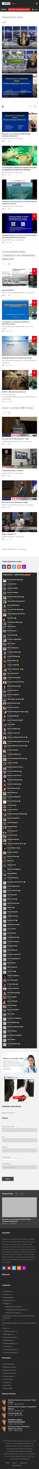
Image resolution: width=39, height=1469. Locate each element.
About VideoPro (9, 1364)
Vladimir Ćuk (11, 865)
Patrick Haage (12, 1005)
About (15, 1463)
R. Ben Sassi (11, 984)
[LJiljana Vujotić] (4, 763)
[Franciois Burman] (4, 772)
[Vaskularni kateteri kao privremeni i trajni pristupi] (4, 1402)
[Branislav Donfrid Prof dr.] (4, 682)
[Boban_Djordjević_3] (19, 522)
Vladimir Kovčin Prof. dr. (15, 843)
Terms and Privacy (10, 1373)
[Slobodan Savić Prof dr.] (4, 883)
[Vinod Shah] (4, 1040)
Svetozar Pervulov (13, 903)
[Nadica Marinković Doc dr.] (4, 746)
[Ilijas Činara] (4, 644)
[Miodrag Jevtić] (4, 946)
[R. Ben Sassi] (4, 985)
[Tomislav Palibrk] (4, 653)
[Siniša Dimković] (4, 878)
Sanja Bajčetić (12, 873)
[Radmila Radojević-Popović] (4, 712)
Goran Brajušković (13, 958)
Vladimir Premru (12, 916)
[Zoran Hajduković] (4, 606)
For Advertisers (9, 1376)
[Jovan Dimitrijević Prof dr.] (4, 759)
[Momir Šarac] (4, 963)
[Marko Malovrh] (4, 951)
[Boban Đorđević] (4, 802)
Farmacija (7, 1291)
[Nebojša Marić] (4, 827)
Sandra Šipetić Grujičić (15, 720)
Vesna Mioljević (12, 822)
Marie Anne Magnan (14, 869)
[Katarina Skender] (4, 785)
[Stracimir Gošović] (4, 942)
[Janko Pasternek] (4, 989)
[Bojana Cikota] (4, 857)
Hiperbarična (8, 1300)
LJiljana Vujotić (12, 762)
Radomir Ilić (11, 920)
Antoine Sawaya (12, 592)
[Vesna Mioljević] (4, 823)
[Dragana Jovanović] (4, 955)
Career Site (7, 1385)
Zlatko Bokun (11, 631)
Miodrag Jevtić (12, 946)
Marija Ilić (10, 860)
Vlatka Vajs (11, 907)
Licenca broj (6, 1157)
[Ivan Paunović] (4, 836)
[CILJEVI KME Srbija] (19, 37)
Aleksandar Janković (14, 699)
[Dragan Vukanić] (4, 853)
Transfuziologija (9, 1343)
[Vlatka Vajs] (4, 908)
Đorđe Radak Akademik (15, 579)
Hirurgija (6, 1303)
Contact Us (7, 1382)
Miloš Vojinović (12, 788)
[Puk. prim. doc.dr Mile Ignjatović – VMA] (19, 427)
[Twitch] (24, 567)
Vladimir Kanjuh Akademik (16, 814)
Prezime (4, 1147)
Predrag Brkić (11, 716)
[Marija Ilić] (4, 861)
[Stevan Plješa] (4, 997)
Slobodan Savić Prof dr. (15, 882)
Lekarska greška (9, 1331)
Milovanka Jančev (13, 924)
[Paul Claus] (4, 1015)
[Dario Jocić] (4, 900)
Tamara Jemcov (12, 809)
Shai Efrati (10, 618)
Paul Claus (11, 1014)
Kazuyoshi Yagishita (14, 1018)
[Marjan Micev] (4, 661)
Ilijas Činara (11, 643)
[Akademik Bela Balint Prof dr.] (4, 742)
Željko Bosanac (12, 703)
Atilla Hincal (11, 626)
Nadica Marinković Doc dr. (16, 745)
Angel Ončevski (12, 677)
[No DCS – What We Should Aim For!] (19, 380)
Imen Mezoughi (12, 980)
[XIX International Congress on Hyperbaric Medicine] (4, 1408)
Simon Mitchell (12, 1001)
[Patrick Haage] (4, 1006)
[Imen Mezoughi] (4, 980)
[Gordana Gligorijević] (4, 640)
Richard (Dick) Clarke (14, 596)
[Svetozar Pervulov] (4, 904)
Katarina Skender (13, 784)
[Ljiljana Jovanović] (4, 734)
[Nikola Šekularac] (4, 648)
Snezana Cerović (13, 707)
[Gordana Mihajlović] (4, 797)
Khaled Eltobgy (12, 656)
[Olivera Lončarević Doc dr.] (4, 738)
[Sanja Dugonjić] (4, 912)
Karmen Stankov (12, 750)
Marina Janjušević (13, 818)
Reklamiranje (8, 1340)
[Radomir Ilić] (4, 921)
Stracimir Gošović (13, 941)
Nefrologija (7, 1334)
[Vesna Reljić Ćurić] (4, 887)
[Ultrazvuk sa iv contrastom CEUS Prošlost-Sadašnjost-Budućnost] (19, 86)
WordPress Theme (10, 1367)
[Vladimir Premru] (4, 917)
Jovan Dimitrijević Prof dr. (16, 758)
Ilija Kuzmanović (12, 673)
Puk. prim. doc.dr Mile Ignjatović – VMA (15, 439)
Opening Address (8, 290)
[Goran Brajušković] (4, 959)
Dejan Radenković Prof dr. (16, 613)
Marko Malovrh (12, 950)
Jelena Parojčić (12, 588)
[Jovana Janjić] (4, 665)
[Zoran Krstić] (4, 929)
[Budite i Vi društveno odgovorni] (19, 62)
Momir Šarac (11, 963)
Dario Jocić (11, 899)
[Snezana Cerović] (4, 708)
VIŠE (4, 22)
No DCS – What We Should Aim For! (14, 392)
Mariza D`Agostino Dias (15, 1026)
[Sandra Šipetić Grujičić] (4, 721)
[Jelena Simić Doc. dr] (4, 670)
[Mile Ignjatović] (4, 831)
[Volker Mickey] (4, 1032)
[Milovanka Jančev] (4, 925)
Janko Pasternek (13, 988)
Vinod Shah (11, 1039)
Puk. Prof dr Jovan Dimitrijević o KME (14, 502)
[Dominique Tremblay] (4, 1036)
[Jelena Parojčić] (4, 589)
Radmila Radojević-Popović (16, 711)
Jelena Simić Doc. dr (14, 669)
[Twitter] (14, 567)
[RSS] (19, 567)
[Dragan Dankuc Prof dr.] (4, 768)
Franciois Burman (13, 771)
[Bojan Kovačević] (4, 695)
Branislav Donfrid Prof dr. (15, 682)
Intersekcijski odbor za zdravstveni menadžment (20, 1323)
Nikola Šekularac (13, 648)
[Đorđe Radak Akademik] (4, 580)
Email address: (6, 1164)
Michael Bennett (12, 686)
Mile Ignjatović (12, 831)
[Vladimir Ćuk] (4, 865)
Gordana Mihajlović (14, 797)
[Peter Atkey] (4, 636)
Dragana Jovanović (13, 954)
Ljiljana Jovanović (13, 733)
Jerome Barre (11, 584)
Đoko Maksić (11, 933)
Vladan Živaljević (13, 975)
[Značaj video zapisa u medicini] (19, 459)
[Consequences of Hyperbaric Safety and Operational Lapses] (19, 310)
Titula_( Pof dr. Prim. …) (9, 1126)
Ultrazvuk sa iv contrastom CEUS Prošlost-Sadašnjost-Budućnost (16, 1220)
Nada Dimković (12, 792)
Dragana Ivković (12, 690)
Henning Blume (12, 1043)
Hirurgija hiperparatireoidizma (15, 1309)
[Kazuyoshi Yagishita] (4, 1019)
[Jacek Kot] (4, 972)
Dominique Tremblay (14, 1035)
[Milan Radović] (4, 968)
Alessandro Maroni (13, 622)
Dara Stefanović (12, 848)
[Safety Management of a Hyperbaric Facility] (19, 346)
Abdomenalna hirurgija (13, 1306)
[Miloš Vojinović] (4, 789)
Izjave (5, 1328)
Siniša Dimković (12, 877)
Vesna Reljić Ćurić (13, 886)
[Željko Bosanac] (4, 704)
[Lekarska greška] (4, 1415)
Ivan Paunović (12, 835)
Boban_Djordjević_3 (9, 534)
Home (8, 1463)
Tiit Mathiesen (12, 937)
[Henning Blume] (4, 1044)
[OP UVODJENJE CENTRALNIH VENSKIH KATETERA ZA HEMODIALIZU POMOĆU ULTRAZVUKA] (19, 156)
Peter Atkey (11, 635)
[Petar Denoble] (4, 895)
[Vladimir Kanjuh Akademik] (4, 814)
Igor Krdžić (11, 724)
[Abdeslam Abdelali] (4, 780)
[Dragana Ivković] (4, 691)
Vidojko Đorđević (13, 839)
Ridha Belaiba (12, 1022)
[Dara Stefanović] (4, 848)
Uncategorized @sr (10, 1349)
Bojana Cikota (12, 856)
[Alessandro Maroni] (4, 623)
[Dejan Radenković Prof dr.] (4, 614)
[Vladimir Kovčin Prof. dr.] (4, 844)
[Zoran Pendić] (4, 806)
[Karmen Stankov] (4, 751)
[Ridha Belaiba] (4, 1023)
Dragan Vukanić (12, 852)
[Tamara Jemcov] (4, 810)
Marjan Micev (11, 660)
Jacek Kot (10, 971)
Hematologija (8, 1297)
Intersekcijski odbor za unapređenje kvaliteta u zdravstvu (20, 1317)
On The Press (8, 1379)
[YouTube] (9, 567)
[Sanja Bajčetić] (4, 874)
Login (36, 9)
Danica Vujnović (12, 890)
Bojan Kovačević (13, 694)
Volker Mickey (12, 1031)
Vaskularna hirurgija (12, 1313)
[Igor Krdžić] (4, 725)
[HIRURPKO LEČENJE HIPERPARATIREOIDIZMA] (4, 1421)
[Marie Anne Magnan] (4, 870)
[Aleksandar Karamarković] (4, 602)
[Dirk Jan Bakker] (4, 729)
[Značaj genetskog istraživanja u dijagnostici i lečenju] (4, 1428)
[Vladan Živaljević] (4, 976)
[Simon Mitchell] (4, 1002)
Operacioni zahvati (10, 1337)
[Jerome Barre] (4, 585)
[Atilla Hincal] (4, 627)
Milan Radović (12, 967)
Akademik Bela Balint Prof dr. (17, 741)
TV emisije (7, 1346)
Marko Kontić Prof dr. (14, 775)
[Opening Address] (19, 278)
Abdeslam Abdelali (13, 780)
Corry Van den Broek (14, 609)
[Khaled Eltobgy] (4, 657)
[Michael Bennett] (4, 687)
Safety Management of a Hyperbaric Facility (17, 358)
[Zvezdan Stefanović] (4, 755)
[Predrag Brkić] (4, 716)
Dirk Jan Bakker (12, 728)
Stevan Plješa (11, 997)
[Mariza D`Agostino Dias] (4, 1027)
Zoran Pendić (11, 805)
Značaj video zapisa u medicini (12, 470)
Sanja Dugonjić (12, 911)
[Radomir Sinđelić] (4, 1010)
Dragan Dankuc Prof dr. (15, 767)
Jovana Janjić (12, 665)
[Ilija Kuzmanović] (4, 674)
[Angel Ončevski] (4, 678)
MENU (4, 9)
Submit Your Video (10, 1370)
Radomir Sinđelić (13, 1009)
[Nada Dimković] (4, 793)
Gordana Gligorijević (14, 639)
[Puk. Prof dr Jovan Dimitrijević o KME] (19, 490)
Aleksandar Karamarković (16, 601)
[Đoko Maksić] (4, 934)
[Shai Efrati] (4, 619)
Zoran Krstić (11, 929)
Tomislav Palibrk (12, 652)
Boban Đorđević (12, 801)
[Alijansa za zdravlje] (19, 1072)
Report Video (8, 1388)
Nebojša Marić (12, 826)
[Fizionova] (19, 1101)
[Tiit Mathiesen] (4, 938)
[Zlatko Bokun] (4, 631)
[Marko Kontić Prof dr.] (4, 776)
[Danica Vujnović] (4, 891)
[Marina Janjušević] (4, 819)
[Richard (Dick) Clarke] (4, 597)
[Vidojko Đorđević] (4, 840)
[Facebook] (4, 567)
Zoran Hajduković (13, 605)
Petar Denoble (12, 894)
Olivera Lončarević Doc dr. (16, 737)
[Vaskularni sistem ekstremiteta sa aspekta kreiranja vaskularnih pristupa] (19, 189)
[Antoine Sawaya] (4, 593)
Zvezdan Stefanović (14, 754)
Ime (3, 1137)
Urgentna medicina (10, 1352)
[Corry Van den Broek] (4, 610)
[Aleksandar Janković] (4, 699)
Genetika (7, 1294)
